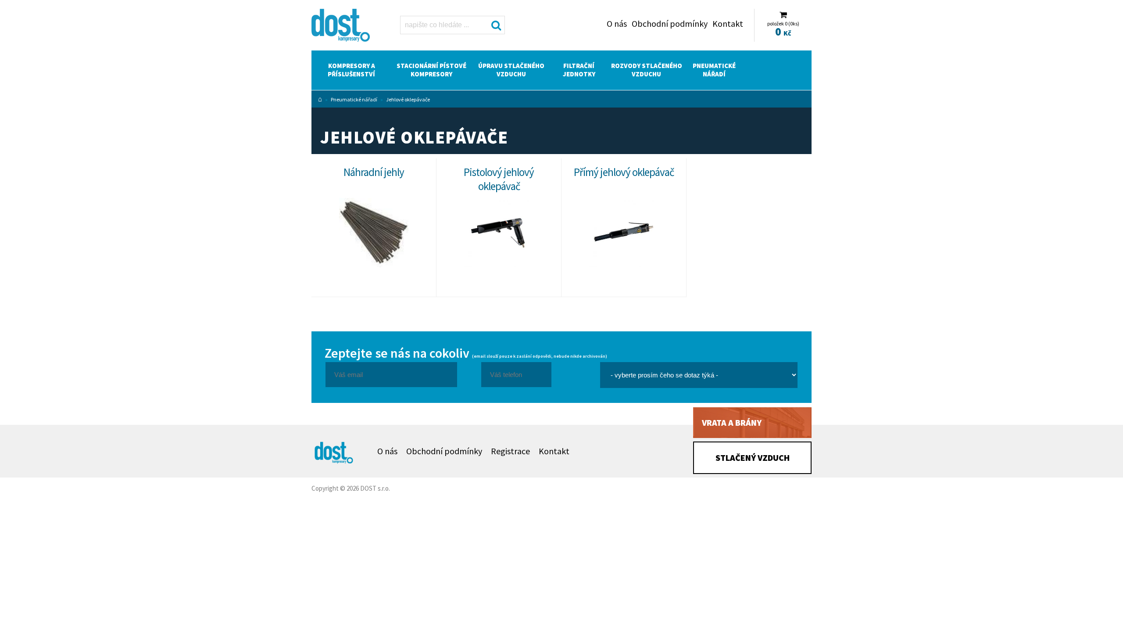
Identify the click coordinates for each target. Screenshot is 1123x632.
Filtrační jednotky (579, 69)
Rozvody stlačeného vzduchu (646, 69)
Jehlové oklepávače (408, 99)
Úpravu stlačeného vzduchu (511, 69)
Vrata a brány (732, 422)
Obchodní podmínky (670, 23)
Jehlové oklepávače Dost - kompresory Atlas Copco (346, 27)
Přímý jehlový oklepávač (624, 172)
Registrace (510, 450)
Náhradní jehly (373, 172)
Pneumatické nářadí (714, 69)
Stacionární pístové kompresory (431, 69)
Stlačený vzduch (752, 457)
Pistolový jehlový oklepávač (499, 179)
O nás (617, 23)
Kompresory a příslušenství (351, 69)
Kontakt (727, 23)
